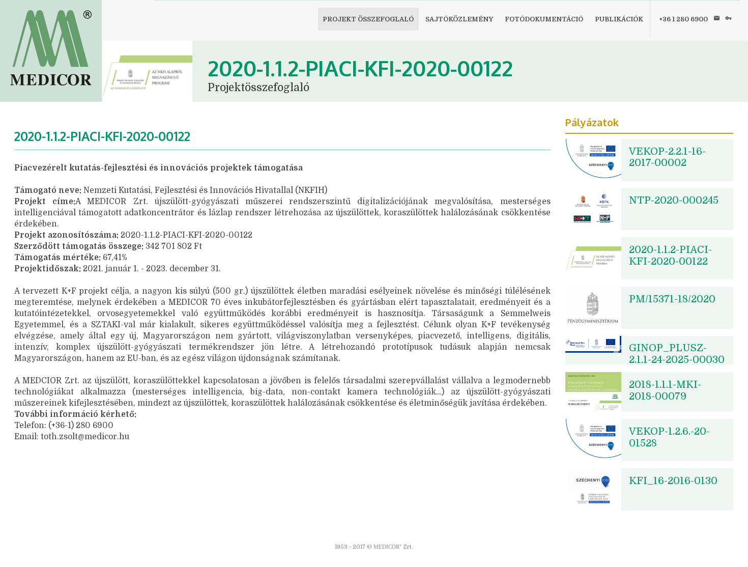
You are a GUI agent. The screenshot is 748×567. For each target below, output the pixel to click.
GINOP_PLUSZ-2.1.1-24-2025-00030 (677, 353)
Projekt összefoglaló (368, 19)
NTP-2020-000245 (673, 200)
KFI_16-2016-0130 (673, 481)
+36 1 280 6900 (683, 19)
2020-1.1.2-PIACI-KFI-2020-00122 (670, 255)
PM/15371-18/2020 (672, 299)
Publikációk (619, 19)
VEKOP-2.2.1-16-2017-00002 (667, 157)
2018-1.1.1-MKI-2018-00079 (665, 390)
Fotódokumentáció (544, 19)
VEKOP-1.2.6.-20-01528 (669, 437)
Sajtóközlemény (459, 19)
